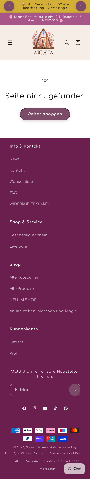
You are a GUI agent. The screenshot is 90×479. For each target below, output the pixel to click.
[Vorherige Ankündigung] (9, 6)
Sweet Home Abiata (42, 447)
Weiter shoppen (45, 114)
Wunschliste (21, 181)
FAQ (14, 193)
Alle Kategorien (24, 277)
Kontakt (17, 170)
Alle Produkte (22, 288)
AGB (18, 461)
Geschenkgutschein (29, 235)
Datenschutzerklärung (67, 453)
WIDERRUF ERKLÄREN (30, 204)
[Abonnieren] (74, 390)
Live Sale (18, 246)
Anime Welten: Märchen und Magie (43, 311)
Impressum (47, 468)
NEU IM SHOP (23, 300)
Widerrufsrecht (33, 453)
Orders (17, 342)
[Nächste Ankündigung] (81, 6)
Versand (32, 461)
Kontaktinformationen (62, 461)
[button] (10, 42)
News (15, 159)
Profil (15, 353)
